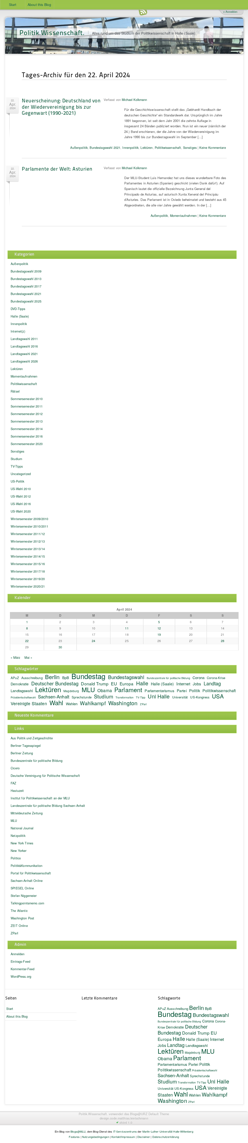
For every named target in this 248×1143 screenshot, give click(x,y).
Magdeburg (71, 691)
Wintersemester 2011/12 (28, 534)
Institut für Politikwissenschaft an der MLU (40, 798)
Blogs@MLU (77, 1131)
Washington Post (22, 918)
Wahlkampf (93, 703)
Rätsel (15, 391)
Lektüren (146, 147)
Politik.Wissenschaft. (52, 32)
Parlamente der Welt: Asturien (57, 168)
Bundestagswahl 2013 (26, 279)
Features (74, 1137)
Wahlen (72, 703)
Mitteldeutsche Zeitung (27, 813)
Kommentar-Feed (22, 969)
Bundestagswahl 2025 (26, 301)
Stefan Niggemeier (24, 895)
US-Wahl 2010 (21, 489)
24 (93, 641)
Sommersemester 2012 (27, 414)
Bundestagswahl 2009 (26, 271)
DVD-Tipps (18, 309)
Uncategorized (21, 474)
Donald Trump (94, 684)
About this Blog (39, 4)
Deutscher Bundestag (55, 683)
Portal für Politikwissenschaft (31, 873)
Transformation (124, 697)
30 (60, 647)
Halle (142, 683)
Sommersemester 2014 (27, 429)
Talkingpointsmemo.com (27, 903)
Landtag (212, 683)
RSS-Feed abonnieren (142, 11)
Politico (16, 858)
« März (15, 657)
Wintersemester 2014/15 (28, 556)
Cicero (15, 768)
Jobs (197, 683)
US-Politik (17, 481)
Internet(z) (18, 331)
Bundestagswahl (126, 677)
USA (218, 696)
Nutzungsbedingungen (95, 1137)
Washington (123, 703)
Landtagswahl (22, 690)
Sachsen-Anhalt (53, 696)
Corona (198, 677)
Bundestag (88, 676)
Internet (183, 684)
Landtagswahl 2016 (24, 346)
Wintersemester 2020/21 (28, 586)
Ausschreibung (32, 677)
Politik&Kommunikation (26, 865)
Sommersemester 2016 (27, 436)
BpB (65, 677)
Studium (16, 459)
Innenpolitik (130, 147)
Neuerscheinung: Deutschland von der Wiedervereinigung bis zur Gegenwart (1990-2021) (61, 106)
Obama (104, 690)
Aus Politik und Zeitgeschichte (32, 738)
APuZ (15, 677)
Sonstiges (190, 147)
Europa (127, 684)
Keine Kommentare (212, 147)
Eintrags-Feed (20, 961)
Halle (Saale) (20, 316)
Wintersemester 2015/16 (28, 564)
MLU (88, 689)
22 (27, 641)
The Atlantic (19, 910)
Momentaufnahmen (183, 215)
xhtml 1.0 (125, 1122)
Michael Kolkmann (134, 100)
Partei (182, 690)
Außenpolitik (79, 147)
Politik (194, 690)
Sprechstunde (82, 697)
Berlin (52, 677)
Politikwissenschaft (168, 147)
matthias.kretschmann (133, 1118)
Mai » (28, 657)
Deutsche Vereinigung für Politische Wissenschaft (45, 775)
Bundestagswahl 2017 (26, 286)
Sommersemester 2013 (27, 421)
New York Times (22, 843)
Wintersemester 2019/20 (28, 579)
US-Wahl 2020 (21, 511)
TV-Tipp (140, 697)
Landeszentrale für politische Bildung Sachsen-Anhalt (48, 805)
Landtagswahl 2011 (24, 339)
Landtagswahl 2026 (24, 361)
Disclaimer (143, 1137)
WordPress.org (21, 976)
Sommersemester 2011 (27, 406)
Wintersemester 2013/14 (28, 549)
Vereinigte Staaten (29, 703)
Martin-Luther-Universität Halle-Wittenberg (167, 1131)
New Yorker (18, 850)
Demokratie (20, 683)
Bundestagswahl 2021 (105, 147)
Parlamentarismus (159, 690)
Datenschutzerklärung (165, 1137)
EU (114, 683)
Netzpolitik (18, 835)
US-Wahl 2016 (21, 504)
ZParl (143, 704)
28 (222, 641)
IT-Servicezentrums (125, 1131)
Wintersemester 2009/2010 (29, 519)
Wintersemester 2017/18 (28, 571)
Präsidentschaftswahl (23, 697)
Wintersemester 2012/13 (28, 541)
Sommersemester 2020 (27, 444)
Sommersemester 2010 (27, 399)
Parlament (128, 689)
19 (159, 634)
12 (159, 628)
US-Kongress (199, 697)
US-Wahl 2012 (21, 496)
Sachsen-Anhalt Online (27, 880)
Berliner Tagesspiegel (26, 745)
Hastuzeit (17, 790)
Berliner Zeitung (22, 753)
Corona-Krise (216, 677)
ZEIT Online (19, 925)
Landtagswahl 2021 (24, 354)
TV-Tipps (17, 466)
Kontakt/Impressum (123, 1137)
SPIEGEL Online (22, 888)
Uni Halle (159, 696)
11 (126, 628)
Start (12, 4)
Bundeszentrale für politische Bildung (168, 678)
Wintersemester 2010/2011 (29, 526)
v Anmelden (230, 12)
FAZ (13, 783)
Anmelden (17, 954)
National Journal (22, 828)
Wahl (56, 702)
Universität (180, 697)
